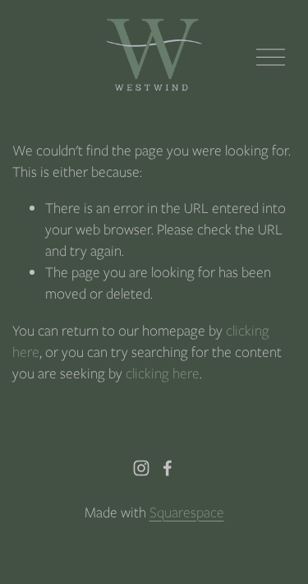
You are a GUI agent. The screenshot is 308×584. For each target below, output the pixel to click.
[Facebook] (167, 468)
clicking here (163, 373)
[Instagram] (141, 468)
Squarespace (186, 512)
